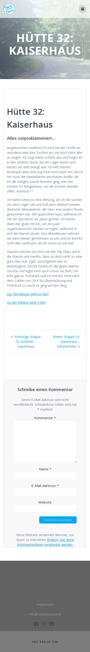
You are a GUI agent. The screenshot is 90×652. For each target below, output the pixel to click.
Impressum (45, 604)
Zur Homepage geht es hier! (28, 294)
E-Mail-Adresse (45, 485)
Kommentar (45, 417)
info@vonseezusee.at (45, 614)
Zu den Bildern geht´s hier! (26, 302)
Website (45, 502)
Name (45, 469)
